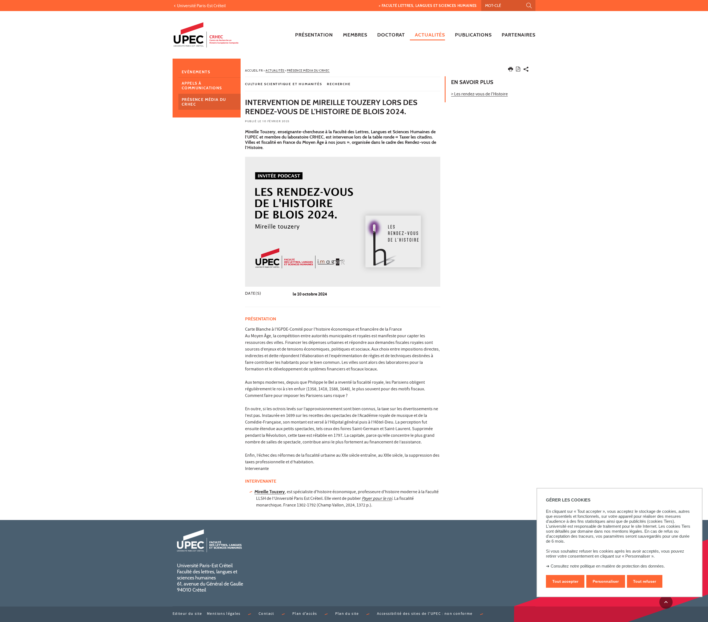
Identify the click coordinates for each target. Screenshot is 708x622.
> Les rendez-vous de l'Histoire (479, 94)
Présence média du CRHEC (204, 102)
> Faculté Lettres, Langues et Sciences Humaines (428, 5)
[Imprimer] (510, 70)
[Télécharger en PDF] (518, 70)
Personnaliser (606, 581)
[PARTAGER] (526, 70)
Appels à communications (202, 85)
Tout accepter (565, 581)
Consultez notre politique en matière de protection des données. (608, 566)
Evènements (196, 71)
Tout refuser (644, 581)
